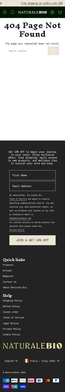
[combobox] (41, 360)
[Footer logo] (32, 346)
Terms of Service (13, 317)
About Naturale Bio (15, 287)
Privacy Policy (12, 328)
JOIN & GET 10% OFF (32, 240)
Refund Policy (11, 306)
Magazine (8, 276)
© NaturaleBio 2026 (14, 372)
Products (8, 264)
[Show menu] (4, 12)
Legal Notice (11, 323)
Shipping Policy (12, 300)
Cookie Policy (11, 334)
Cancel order (10, 311)
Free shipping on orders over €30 (40, 3)
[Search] (53, 50)
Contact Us (9, 281)
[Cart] (60, 12)
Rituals (7, 270)
